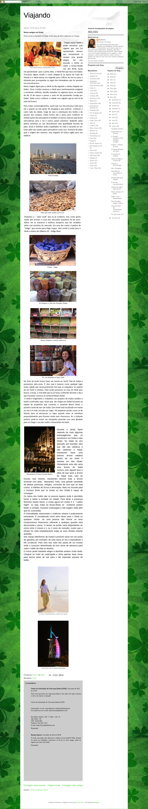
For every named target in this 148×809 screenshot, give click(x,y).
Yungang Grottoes (117, 129)
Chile (91, 88)
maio (114, 120)
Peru (91, 138)
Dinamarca (93, 98)
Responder (34, 728)
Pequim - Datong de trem (116, 145)
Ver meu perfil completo (96, 61)
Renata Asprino (36, 735)
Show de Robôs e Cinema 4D (117, 160)
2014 (112, 88)
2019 (112, 74)
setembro (115, 108)
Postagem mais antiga (72, 785)
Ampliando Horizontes (93, 82)
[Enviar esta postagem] (49, 675)
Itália (91, 123)
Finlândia (93, 110)
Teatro (92, 165)
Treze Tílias (94, 168)
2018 (112, 77)
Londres (92, 125)
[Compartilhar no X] (58, 675)
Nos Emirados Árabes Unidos (117, 202)
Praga (92, 141)
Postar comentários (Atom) (39, 790)
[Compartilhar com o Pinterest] (62, 675)
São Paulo (93, 155)
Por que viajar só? (117, 214)
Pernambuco (94, 136)
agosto (114, 111)
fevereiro (115, 218)
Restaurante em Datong (116, 132)
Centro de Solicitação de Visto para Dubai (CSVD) (48, 688)
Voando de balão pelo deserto (116, 188)
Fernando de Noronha (94, 107)
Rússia (92, 150)
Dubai (34, 678)
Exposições (94, 103)
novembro (115, 103)
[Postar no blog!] (56, 675)
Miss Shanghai (116, 168)
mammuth (80, 802)
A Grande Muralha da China (117, 150)
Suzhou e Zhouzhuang (116, 164)
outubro (114, 106)
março (114, 126)
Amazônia (93, 79)
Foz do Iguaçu (94, 113)
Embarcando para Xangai (117, 178)
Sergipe (92, 158)
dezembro (115, 100)
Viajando (37, 15)
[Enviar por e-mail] (54, 675)
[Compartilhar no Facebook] (60, 675)
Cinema (92, 93)
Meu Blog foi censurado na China (116, 173)
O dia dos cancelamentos (117, 183)
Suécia (92, 163)
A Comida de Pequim (115, 155)
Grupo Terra (94, 120)
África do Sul (94, 73)
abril (113, 123)
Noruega (92, 133)
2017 (112, 80)
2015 (112, 86)
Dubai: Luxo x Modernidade (116, 197)
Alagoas (92, 76)
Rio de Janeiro (94, 143)
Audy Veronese (95, 85)
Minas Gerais (94, 128)
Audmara (102, 40)
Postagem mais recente (35, 785)
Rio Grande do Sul (96, 146)
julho (113, 114)
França (92, 115)
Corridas (92, 96)
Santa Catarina (95, 153)
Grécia (92, 118)
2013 (112, 91)
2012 (112, 94)
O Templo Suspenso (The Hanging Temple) (117, 139)
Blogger (96, 802)
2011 (112, 97)
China (92, 91)
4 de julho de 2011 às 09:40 (52, 735)
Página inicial (54, 785)
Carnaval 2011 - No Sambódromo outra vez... (116, 208)
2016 (112, 83)
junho (114, 117)
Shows (92, 160)
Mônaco (92, 130)
